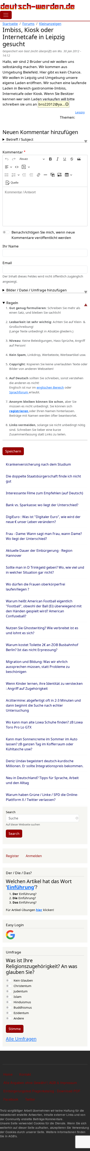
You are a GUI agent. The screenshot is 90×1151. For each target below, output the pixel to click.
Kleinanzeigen (50, 23)
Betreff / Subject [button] (19, 139)
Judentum (21, 991)
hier (39, 910)
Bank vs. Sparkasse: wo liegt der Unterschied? (42, 505)
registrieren (19, 411)
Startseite (10, 23)
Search (10, 812)
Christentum (22, 986)
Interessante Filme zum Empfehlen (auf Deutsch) (44, 493)
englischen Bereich (50, 387)
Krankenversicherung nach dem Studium (38, 464)
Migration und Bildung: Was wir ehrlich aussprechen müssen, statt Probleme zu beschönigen (38, 666)
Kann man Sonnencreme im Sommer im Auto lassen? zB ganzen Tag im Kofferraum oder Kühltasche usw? (41, 744)
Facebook (10, 1099)
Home (8, 1074)
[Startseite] (37, 6)
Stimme (15, 1029)
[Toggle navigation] (6, 15)
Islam (18, 996)
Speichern (13, 451)
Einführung (20, 887)
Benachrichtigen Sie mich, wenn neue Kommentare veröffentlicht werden (43, 235)
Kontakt (25, 1074)
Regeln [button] (12, 302)
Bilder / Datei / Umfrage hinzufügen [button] (36, 290)
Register (12, 856)
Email (7, 262)
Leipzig (80, 112)
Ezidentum (21, 1013)
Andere (19, 1018)
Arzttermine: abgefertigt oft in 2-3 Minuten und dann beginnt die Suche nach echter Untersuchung (43, 705)
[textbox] (45, 206)
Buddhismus (23, 1007)
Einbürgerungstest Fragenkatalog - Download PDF (41, 1091)
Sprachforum (19, 392)
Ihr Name (11, 246)
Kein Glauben (23, 980)
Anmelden (34, 856)
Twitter (30, 1099)
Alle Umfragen (21, 1039)
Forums (28, 23)
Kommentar (13, 152)
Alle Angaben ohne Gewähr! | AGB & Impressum (40, 1082)
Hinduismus (22, 1002)
